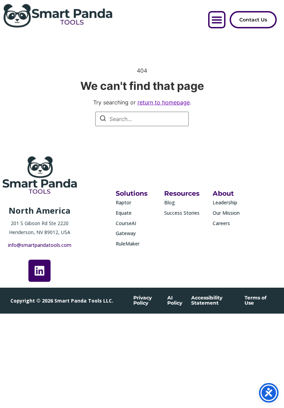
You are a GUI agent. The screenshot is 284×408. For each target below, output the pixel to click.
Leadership (225, 202)
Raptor (123, 202)
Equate (124, 213)
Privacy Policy (142, 300)
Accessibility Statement (206, 300)
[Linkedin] (39, 271)
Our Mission (226, 213)
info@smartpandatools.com (39, 245)
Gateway (126, 233)
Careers (221, 223)
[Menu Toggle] (216, 19)
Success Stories (181, 213)
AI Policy (174, 300)
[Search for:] (142, 119)
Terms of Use (255, 300)
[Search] (103, 119)
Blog (169, 202)
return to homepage (163, 102)
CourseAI (126, 223)
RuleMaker (128, 243)
